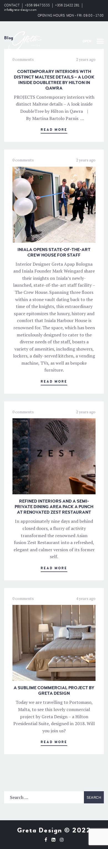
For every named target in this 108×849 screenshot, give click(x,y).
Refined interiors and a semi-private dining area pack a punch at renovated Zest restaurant (54, 506)
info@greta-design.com (20, 10)
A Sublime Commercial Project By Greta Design (54, 690)
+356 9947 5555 (37, 5)
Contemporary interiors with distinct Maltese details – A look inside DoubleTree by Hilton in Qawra (54, 80)
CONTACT (12, 5)
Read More (54, 130)
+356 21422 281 (67, 5)
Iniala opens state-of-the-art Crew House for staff (54, 252)
